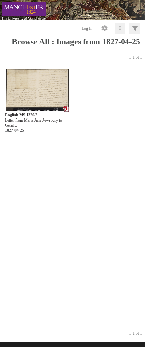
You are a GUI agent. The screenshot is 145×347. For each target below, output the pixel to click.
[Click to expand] (134, 28)
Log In (87, 28)
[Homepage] (72, 10)
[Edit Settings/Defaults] (104, 28)
